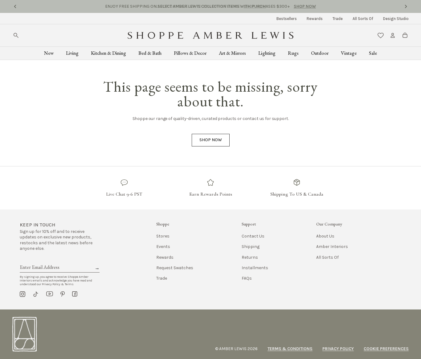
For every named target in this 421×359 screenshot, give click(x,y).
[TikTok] (36, 294)
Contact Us (253, 236)
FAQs (247, 278)
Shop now (210, 139)
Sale (373, 53)
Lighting (267, 53)
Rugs (293, 53)
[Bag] (405, 35)
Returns (250, 257)
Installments (255, 267)
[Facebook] (74, 294)
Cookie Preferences (386, 348)
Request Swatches (174, 267)
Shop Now (255, 6)
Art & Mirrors (232, 53)
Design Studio (396, 19)
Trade (338, 19)
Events (163, 246)
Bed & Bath (149, 53)
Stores (163, 236)
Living (72, 53)
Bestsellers (286, 19)
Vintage (349, 53)
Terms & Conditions (290, 348)
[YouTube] (49, 294)
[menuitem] (286, 19)
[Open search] (16, 35)
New (49, 53)
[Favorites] (380, 35)
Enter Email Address (39, 260)
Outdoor (320, 53)
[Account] (392, 35)
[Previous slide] (15, 6)
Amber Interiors (332, 246)
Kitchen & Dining (108, 53)
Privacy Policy (338, 348)
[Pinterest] (62, 294)
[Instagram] (22, 294)
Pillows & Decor (190, 53)
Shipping (251, 246)
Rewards (315, 19)
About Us (325, 236)
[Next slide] (406, 6)
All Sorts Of (363, 19)
